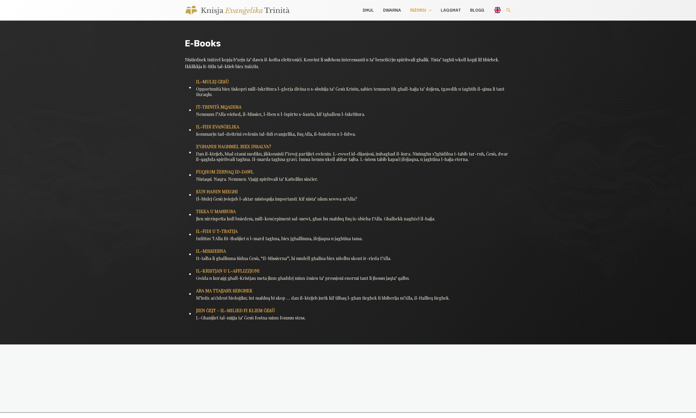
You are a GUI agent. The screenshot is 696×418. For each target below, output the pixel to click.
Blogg (477, 10)
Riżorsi (418, 10)
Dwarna (392, 10)
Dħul (368, 10)
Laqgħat (451, 10)
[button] (428, 10)
